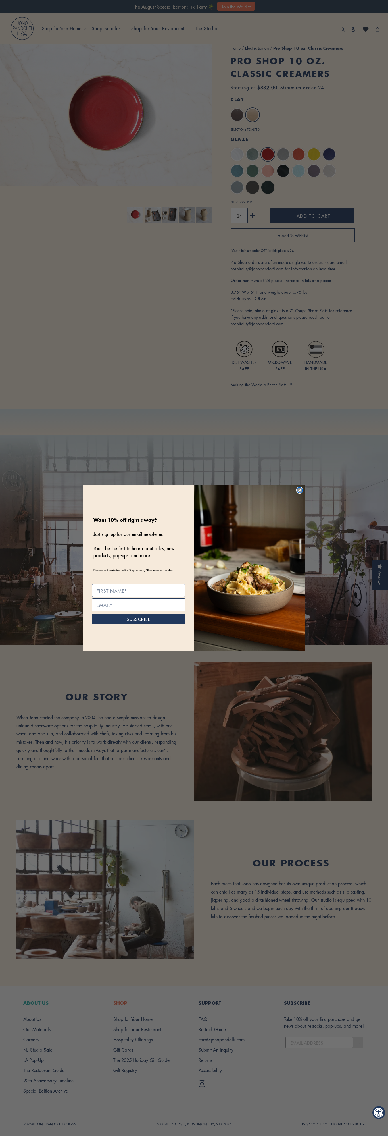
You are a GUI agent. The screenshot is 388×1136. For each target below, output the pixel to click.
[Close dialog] (300, 490)
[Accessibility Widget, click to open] (378, 1112)
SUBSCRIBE (139, 619)
